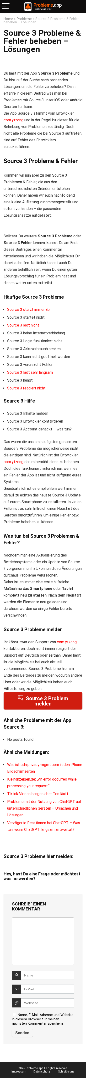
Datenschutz (41, 1071)
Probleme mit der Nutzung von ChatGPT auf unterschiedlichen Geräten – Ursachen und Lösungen (44, 808)
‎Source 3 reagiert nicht (26, 388)
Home (8, 19)
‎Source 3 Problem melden (47, 701)
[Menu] (5, 6)
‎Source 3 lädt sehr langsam (30, 372)
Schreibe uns (66, 1071)
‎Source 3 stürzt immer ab (28, 309)
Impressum (18, 1071)
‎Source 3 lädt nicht (23, 325)
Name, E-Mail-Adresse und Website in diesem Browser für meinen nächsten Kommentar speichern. (42, 1019)
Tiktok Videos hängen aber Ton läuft (37, 794)
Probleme (24, 19)
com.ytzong (13, 120)
